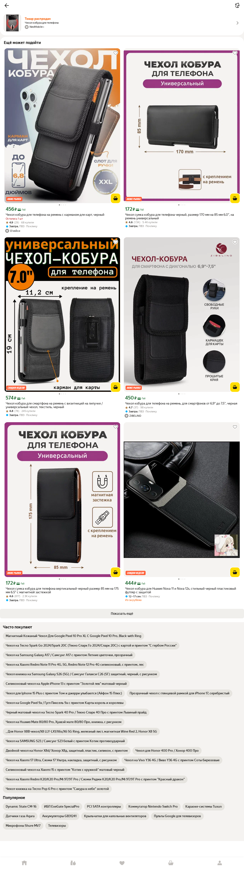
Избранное (122, 863)
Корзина (170, 863)
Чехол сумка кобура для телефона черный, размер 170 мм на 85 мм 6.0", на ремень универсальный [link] (179, 216)
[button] (7, 5)
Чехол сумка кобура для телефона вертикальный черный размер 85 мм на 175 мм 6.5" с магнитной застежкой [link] (62, 590)
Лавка (73, 863)
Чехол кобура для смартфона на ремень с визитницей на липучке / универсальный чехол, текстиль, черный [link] (54, 405)
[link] (73, 636)
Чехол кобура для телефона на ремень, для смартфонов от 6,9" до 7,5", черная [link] (181, 403)
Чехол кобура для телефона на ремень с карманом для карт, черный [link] (55, 214)
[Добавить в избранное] (115, 53)
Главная (24, 863)
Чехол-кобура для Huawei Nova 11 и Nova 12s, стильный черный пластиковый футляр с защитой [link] (180, 590)
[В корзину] (115, 198)
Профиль (219, 863)
